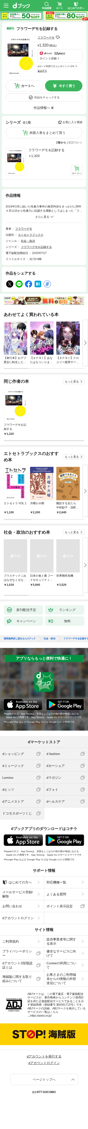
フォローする (57, 37)
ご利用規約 (10, 941)
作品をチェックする (47, 97)
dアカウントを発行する (44, 1056)
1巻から (61, 142)
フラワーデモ (46, 37)
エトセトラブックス (30, 234)
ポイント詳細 (48, 58)
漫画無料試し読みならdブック (20, 638)
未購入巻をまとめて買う (47, 133)
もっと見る (72, 381)
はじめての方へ (20, 882)
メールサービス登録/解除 (17, 894)
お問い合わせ (12, 906)
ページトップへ (44, 1079)
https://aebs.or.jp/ (41, 1015)
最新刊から (75, 142)
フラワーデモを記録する (46, 150)
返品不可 (42, 71)
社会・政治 (28, 241)
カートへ (27, 86)
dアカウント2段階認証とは (17, 965)
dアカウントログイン (18, 918)
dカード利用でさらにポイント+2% (56, 66)
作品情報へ (42, 108)
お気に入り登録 (72, 122)
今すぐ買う (67, 86)
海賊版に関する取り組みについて (17, 979)
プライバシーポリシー (17, 953)
